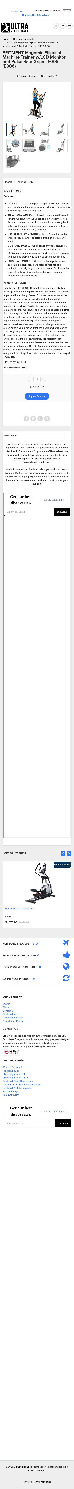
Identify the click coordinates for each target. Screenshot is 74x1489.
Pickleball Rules (11, 1071)
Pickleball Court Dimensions (18, 1081)
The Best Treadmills (23, 39)
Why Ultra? (10, 435)
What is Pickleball (12, 1067)
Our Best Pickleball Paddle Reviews (22, 1084)
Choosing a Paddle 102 (15, 1078)
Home (6, 39)
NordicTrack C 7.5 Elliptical (20, 909)
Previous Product (28, 76)
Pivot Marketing (43, 1482)
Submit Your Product (14, 1021)
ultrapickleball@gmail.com (37, 15)
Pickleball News (11, 1014)
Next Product (48, 76)
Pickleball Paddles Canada (17, 1088)
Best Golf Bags (11, 1091)
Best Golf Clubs (11, 1095)
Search (6, 1004)
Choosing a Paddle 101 (15, 1074)
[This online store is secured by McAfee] (11, 1052)
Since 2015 (18, 12)
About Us (8, 1007)
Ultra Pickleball (21, 1467)
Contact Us (9, 1011)
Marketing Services (13, 1018)
